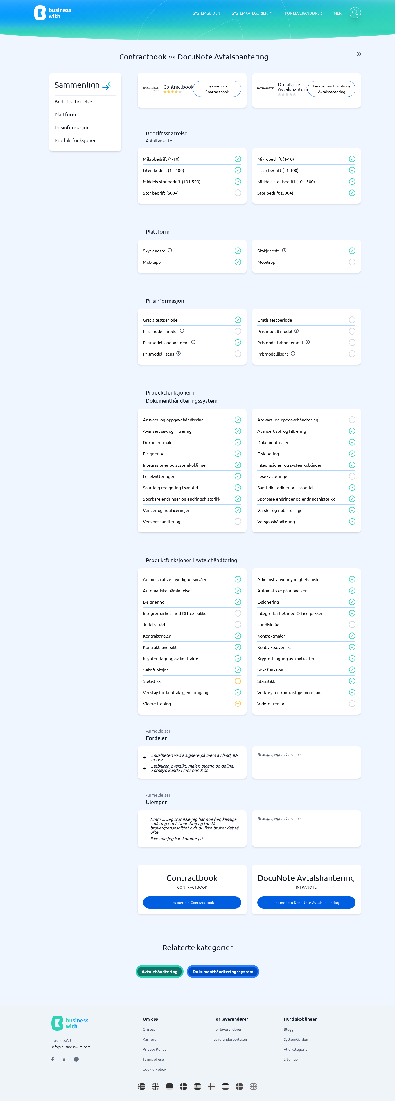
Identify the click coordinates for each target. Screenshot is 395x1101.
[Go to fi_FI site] (211, 1086)
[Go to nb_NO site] (141, 1086)
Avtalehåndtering (160, 971)
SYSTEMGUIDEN (206, 12)
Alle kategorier (296, 1049)
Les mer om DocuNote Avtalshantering (331, 88)
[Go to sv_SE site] (239, 1086)
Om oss (149, 1029)
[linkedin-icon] (63, 1059)
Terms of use (153, 1059)
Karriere (149, 1039)
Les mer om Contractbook (217, 88)
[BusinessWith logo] (52, 12)
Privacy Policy (154, 1049)
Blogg (289, 1029)
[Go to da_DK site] (183, 1086)
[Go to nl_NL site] (225, 1086)
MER (338, 12)
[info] (359, 54)
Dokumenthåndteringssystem (223, 971)
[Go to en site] (253, 1086)
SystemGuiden (296, 1039)
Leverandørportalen (230, 1039)
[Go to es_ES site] (197, 1086)
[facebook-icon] (52, 1059)
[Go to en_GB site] (155, 1086)
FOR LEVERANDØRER (303, 12)
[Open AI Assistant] (76, 1059)
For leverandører (227, 1029)
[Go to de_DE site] (169, 1086)
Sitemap (291, 1059)
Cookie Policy (154, 1069)
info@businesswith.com (71, 1046)
